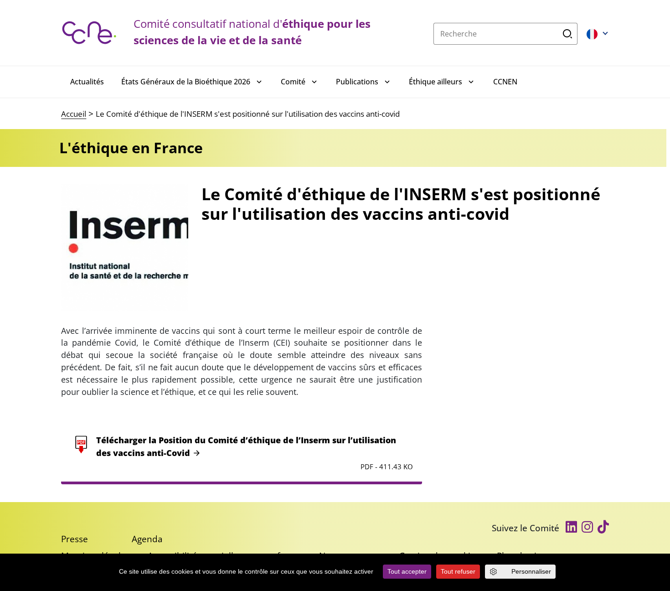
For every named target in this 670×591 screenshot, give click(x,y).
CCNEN (505, 82)
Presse (74, 539)
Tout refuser (458, 571)
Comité (293, 82)
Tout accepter (407, 571)
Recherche (567, 34)
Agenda (147, 539)
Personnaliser (531, 571)
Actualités (87, 82)
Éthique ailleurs (435, 82)
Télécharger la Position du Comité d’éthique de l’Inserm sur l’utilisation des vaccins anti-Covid (246, 447)
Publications (357, 82)
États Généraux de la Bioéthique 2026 (185, 82)
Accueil (73, 114)
